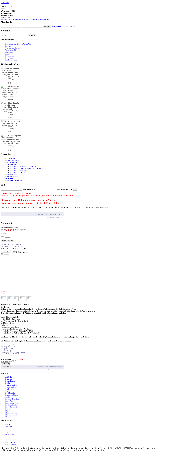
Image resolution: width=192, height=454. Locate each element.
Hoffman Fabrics (11, 405)
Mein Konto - (10, 442)
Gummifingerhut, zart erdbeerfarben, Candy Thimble (14, 139)
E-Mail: (3, 35)
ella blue (8, 397)
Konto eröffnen (57, 26)
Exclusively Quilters (12, 399)
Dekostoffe (9, 178)
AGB (7, 54)
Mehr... (7, 417)
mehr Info (12, 79)
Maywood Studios (11, 415)
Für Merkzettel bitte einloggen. (11, 244)
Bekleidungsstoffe (11, 176)
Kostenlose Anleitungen (13, 180)
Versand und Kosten (12, 48)
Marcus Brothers (11, 413)
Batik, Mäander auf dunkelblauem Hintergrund (14, 71)
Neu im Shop (10, 158)
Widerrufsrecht (10, 50)
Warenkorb (5, 3)
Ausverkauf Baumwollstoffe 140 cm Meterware (26, 168)
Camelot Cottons (11, 385)
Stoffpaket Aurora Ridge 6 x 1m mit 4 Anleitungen (13, 352)
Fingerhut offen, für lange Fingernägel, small (14, 106)
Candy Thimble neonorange (14, 122)
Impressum (9, 52)
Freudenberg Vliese (12, 403)
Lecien (7, 409)
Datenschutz (9, 56)
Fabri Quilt (9, 401)
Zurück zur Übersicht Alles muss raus (50, 214)
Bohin (7, 383)
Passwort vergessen (69, 26)
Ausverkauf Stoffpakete (18, 170)
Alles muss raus (10, 164)
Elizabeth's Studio (11, 395)
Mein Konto (17, 19)
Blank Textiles (10, 381)
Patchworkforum (11, 60)
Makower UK (10, 411)
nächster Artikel (59, 217)
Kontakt (8, 46)
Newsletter (39, 19)
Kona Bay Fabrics (11, 407)
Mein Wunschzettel (28, 19)
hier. (102, 450)
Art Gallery (9, 377)
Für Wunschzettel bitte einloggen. (12, 246)
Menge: (2, 236)
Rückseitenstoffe (11, 174)
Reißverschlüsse (11, 162)
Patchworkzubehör (12, 160)
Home (3, 19)
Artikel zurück (50, 217)
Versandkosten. (21, 230)
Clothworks (9, 389)
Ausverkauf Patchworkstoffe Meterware (24, 166)
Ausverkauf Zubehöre (17, 172)
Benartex (8, 379)
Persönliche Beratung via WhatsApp (18, 44)
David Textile (10, 393)
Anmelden (46, 19)
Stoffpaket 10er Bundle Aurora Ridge (14, 89)
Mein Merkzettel (11, 444)
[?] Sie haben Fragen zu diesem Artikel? (10, 345)
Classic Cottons (10, 387)
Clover (7, 391)
